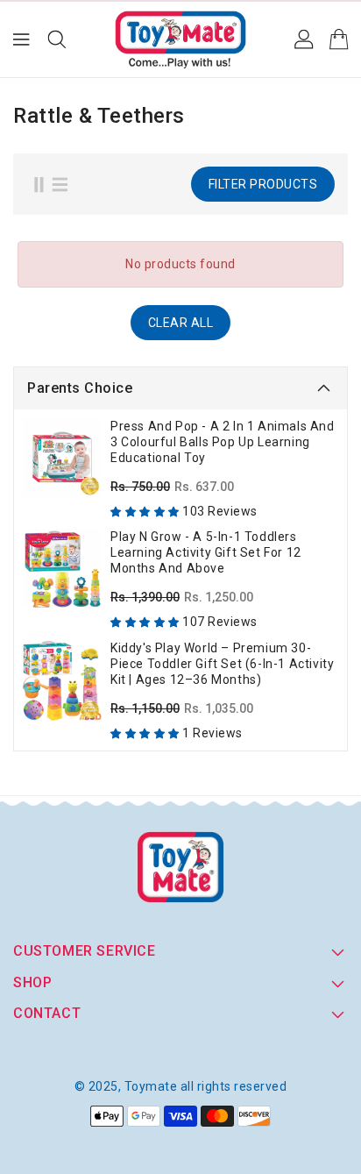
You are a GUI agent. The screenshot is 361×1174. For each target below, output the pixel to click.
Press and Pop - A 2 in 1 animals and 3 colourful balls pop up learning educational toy (222, 442)
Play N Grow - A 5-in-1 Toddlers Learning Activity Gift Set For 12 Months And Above (205, 552)
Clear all (181, 323)
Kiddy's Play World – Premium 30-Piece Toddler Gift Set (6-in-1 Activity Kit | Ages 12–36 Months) (222, 664)
